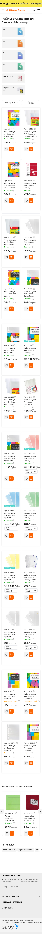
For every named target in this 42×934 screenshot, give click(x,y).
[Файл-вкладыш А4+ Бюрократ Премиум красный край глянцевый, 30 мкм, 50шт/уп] (11, 618)
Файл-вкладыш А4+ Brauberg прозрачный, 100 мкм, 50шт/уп (11, 403)
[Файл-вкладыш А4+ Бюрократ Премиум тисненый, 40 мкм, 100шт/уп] (11, 680)
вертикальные (9, 850)
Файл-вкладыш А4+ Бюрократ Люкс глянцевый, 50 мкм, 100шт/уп (11, 187)
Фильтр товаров (30, 103)
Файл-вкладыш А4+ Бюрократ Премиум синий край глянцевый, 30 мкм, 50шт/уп (30, 579)
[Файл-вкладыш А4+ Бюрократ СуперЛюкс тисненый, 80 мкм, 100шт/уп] (11, 442)
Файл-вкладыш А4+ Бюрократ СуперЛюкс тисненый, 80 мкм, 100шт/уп (10, 460)
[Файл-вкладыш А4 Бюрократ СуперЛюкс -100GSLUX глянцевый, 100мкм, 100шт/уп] (31, 386)
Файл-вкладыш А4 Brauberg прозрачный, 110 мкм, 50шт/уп (11, 243)
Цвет (26, 471)
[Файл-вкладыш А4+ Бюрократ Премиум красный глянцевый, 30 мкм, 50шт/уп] (31, 442)
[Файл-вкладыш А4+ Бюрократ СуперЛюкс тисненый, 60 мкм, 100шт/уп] (31, 277)
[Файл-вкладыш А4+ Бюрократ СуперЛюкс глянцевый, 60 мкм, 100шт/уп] (31, 680)
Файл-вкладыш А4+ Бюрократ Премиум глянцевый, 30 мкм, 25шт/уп (30, 352)
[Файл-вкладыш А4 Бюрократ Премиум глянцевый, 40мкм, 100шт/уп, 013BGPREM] (31, 732)
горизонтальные (26, 850)
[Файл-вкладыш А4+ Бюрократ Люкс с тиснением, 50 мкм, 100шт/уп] (11, 277)
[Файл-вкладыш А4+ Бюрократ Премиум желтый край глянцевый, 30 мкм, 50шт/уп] (31, 618)
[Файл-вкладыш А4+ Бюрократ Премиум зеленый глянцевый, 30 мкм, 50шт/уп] (31, 499)
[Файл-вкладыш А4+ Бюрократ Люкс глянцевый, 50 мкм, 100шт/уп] (11, 169)
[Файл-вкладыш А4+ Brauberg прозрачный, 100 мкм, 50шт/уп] (11, 386)
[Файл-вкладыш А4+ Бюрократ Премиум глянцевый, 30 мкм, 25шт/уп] (31, 334)
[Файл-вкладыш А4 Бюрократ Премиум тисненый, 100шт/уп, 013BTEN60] (11, 732)
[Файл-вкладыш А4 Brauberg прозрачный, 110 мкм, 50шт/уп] (11, 226)
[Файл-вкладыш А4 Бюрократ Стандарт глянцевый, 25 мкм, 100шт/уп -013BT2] (11, 118)
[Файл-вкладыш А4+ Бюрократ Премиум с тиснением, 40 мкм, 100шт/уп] (31, 169)
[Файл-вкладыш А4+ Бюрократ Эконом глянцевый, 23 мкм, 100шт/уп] (31, 226)
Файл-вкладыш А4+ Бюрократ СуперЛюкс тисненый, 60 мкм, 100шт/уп (30, 296)
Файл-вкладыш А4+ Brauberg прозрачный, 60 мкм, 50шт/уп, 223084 (30, 136)
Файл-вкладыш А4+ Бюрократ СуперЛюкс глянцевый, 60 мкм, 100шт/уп (30, 698)
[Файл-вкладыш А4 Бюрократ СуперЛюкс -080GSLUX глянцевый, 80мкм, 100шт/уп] (11, 334)
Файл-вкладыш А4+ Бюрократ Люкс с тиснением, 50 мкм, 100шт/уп (10, 296)
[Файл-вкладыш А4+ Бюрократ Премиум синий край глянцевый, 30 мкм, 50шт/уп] (31, 561)
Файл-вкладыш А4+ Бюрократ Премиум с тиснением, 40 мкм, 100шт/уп (30, 187)
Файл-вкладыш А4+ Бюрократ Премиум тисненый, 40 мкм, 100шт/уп (10, 698)
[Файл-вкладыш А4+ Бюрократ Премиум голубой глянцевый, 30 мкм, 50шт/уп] (11, 499)
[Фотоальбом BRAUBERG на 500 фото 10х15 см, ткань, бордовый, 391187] (31, 802)
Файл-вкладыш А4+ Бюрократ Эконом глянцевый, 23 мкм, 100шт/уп (30, 244)
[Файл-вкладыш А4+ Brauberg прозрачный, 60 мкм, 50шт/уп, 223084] (31, 118)
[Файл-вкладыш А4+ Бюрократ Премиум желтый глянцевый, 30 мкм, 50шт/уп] (11, 561)
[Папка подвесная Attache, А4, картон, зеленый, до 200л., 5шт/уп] (12, 802)
